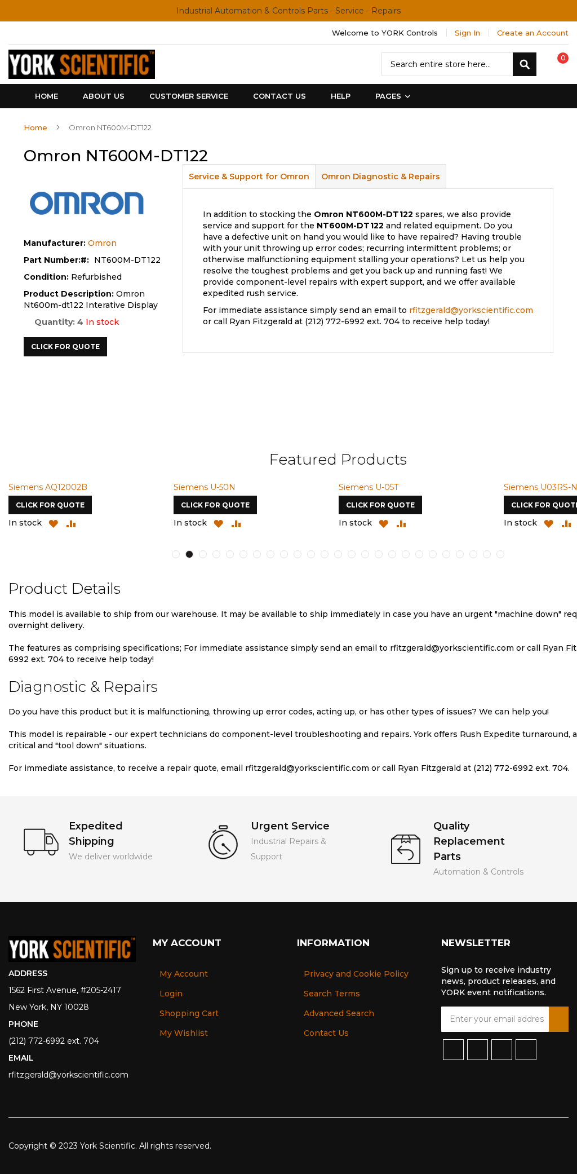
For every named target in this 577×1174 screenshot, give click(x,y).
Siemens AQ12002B (47, 487)
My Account (183, 974)
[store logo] (81, 64)
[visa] (488, 1145)
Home (35, 127)
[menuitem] (390, 96)
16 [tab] (379, 554)
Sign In (467, 32)
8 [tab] (270, 554)
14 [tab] (352, 554)
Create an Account (533, 32)
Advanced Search (339, 1013)
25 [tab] (500, 554)
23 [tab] (473, 554)
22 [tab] (460, 554)
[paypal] (506, 1145)
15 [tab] (365, 554)
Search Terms (332, 993)
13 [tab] (338, 554)
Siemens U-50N (205, 487)
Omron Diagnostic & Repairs (380, 176)
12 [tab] (325, 554)
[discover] (525, 1145)
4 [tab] (216, 554)
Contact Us (326, 1033)
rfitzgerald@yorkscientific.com (471, 310)
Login (171, 993)
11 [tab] (311, 554)
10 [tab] (297, 554)
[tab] (249, 176)
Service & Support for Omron (249, 176)
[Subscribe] (559, 1019)
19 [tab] (419, 554)
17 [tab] (392, 554)
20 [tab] (433, 554)
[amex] (543, 1145)
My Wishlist (183, 1033)
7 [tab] (257, 554)
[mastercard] (561, 1145)
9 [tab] (284, 554)
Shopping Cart (189, 1013)
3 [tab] (203, 554)
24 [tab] (487, 554)
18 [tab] (406, 554)
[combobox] (458, 64)
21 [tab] (446, 554)
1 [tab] (176, 554)
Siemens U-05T (368, 487)
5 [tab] (230, 554)
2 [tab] (189, 554)
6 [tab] (243, 554)
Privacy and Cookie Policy (356, 974)
